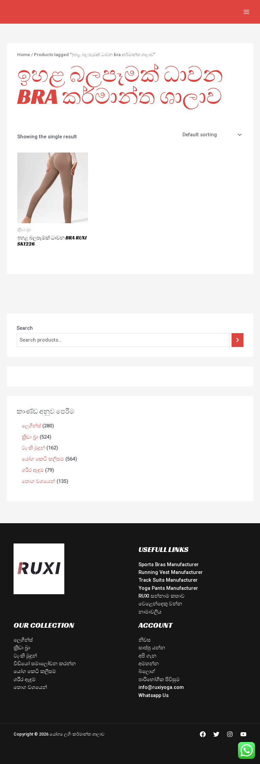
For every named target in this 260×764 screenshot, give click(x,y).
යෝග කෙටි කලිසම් (35, 671)
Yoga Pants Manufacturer (168, 588)
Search (25, 328)
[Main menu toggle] (246, 12)
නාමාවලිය (149, 612)
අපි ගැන (147, 656)
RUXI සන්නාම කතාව (161, 596)
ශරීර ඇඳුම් (25, 679)
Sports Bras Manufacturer (168, 564)
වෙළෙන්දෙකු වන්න (160, 604)
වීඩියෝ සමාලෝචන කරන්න (45, 664)
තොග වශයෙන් (30, 687)
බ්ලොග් (146, 671)
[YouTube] (243, 734)
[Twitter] (216, 734)
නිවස (144, 640)
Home (23, 54)
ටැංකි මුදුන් (25, 656)
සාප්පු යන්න (151, 648)
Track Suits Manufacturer (168, 580)
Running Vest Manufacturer (170, 572)
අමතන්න (148, 664)
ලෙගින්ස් (23, 640)
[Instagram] (230, 734)
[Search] (237, 340)
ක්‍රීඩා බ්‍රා (22, 648)
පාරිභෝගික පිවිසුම (159, 679)
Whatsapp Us (153, 695)
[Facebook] (203, 734)
